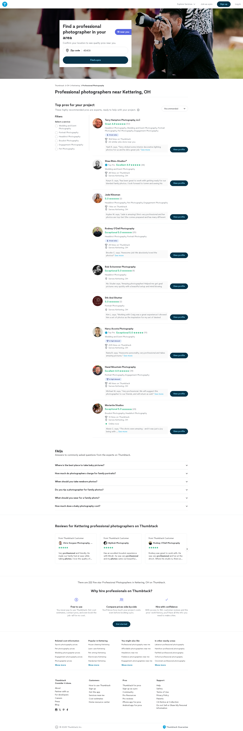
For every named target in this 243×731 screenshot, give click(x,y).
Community (128, 692)
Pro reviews (128, 699)
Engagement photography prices (68, 657)
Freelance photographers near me (135, 657)
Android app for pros (132, 705)
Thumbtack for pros (132, 685)
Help (159, 685)
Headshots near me (130, 653)
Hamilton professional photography (169, 649)
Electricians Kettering (97, 657)
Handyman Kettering (96, 661)
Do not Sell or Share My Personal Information (172, 706)
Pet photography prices (65, 649)
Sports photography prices (66, 645)
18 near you (123, 32)
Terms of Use (163, 692)
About (58, 688)
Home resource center (99, 702)
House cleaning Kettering (98, 645)
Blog (57, 705)
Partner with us (62, 691)
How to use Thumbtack (99, 685)
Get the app (94, 692)
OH (68, 86)
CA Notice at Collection (168, 702)
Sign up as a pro (130, 689)
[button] (110, 164)
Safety (160, 689)
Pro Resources (129, 695)
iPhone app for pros (132, 702)
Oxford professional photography (169, 657)
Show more (60, 665)
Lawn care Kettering (96, 649)
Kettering (76, 86)
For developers (61, 695)
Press (57, 701)
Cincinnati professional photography (170, 661)
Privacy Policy (163, 695)
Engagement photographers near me (137, 661)
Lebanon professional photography (169, 645)
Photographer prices (63, 661)
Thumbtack (59, 86)
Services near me (96, 695)
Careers (58, 698)
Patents (160, 699)
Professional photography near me (136, 645)
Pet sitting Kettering (97, 653)
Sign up (92, 689)
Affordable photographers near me (136, 649)
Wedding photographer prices (67, 653)
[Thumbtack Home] (5, 4)
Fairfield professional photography (169, 653)
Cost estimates (96, 699)
